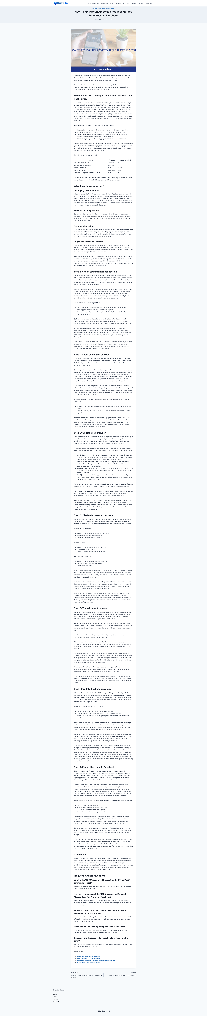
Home (89, 3)
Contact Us (149, 3)
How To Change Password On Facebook (122, 974)
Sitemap (56, 1001)
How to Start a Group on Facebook (88, 963)
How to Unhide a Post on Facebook (88, 956)
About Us (95, 3)
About (55, 997)
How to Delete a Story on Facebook (88, 958)
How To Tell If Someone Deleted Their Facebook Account (96, 960)
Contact (55, 999)
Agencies (141, 3)
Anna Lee (98, 19)
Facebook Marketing (106, 3)
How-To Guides (131, 3)
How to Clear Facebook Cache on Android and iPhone (86, 975)
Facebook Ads (120, 3)
